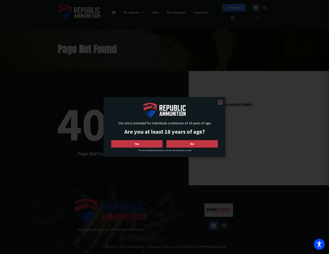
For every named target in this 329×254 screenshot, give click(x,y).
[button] (220, 102)
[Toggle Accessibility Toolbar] (319, 244)
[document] (164, 127)
